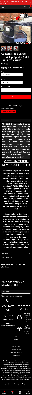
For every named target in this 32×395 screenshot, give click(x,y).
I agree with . (12, 296)
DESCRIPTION (6, 120)
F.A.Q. (16, 336)
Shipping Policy (16, 346)
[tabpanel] (16, 29)
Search (16, 339)
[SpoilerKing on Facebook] (3, 300)
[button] (29, 292)
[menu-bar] (3, 6)
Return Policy (16, 343)
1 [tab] (13, 43)
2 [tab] (16, 43)
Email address (6, 291)
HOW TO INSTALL (7, 257)
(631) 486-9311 (10, 319)
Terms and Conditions (16, 352)
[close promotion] (30, 2)
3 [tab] (18, 43)
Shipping (4, 68)
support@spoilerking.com (8, 325)
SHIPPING (5, 253)
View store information (9, 111)
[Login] (25, 7)
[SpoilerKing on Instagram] (7, 300)
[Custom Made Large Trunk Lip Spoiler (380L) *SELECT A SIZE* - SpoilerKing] (16, 29)
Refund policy (16, 355)
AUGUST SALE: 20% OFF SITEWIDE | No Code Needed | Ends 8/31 (13, 2)
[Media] (29, 42)
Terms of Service (16, 349)
